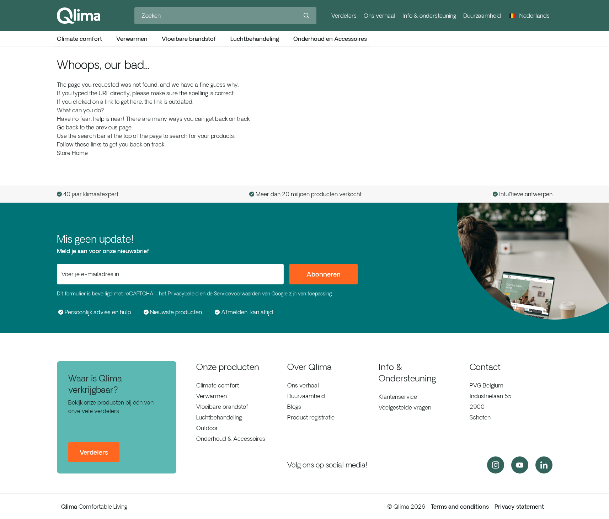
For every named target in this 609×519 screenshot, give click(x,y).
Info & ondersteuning (429, 15)
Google (280, 293)
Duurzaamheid (482, 15)
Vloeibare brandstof (222, 406)
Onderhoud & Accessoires (230, 438)
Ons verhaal (379, 15)
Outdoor (207, 428)
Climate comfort (217, 385)
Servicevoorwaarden (237, 293)
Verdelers (344, 15)
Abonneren (323, 274)
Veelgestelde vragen (405, 407)
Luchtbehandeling (219, 417)
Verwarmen (211, 396)
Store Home (72, 153)
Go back (67, 127)
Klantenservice (398, 397)
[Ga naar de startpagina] (78, 15)
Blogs (294, 406)
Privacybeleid (183, 293)
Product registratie (311, 417)
